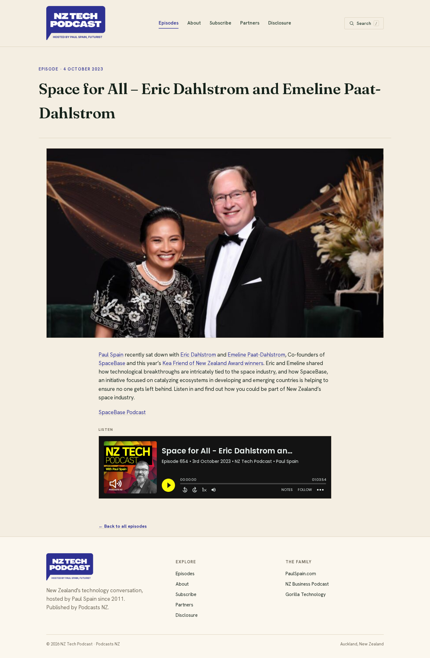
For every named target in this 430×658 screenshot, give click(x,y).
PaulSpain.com (301, 574)
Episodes (168, 23)
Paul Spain (111, 354)
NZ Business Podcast (307, 584)
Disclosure (279, 23)
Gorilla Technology (306, 594)
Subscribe (220, 23)
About (194, 23)
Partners (249, 23)
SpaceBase (112, 363)
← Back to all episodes (123, 526)
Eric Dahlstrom (198, 354)
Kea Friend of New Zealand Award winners (212, 363)
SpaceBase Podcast (122, 412)
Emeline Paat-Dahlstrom (256, 354)
